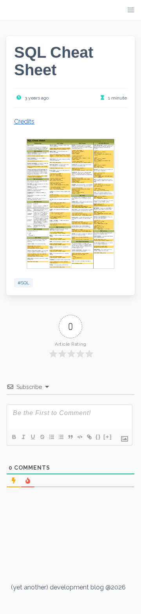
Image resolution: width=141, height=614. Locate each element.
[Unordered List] (60, 437)
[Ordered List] (51, 437)
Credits (24, 121)
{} (98, 437)
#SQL (23, 283)
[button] (131, 10)
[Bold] (13, 437)
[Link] (89, 437)
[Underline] (32, 437)
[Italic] (23, 437)
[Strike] (42, 437)
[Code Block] (79, 437)
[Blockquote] (70, 437)
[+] (107, 437)
